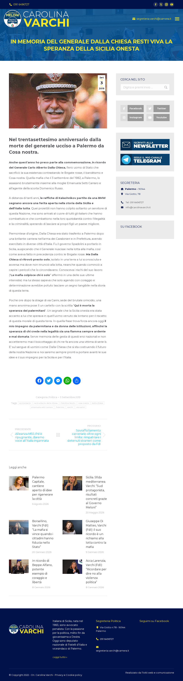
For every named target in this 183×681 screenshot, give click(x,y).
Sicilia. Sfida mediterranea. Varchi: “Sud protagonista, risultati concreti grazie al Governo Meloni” (96, 492)
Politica (53, 397)
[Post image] (19, 483)
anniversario (25, 403)
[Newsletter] (145, 150)
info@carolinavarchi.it (138, 207)
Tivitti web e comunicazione (158, 672)
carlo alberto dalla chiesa (46, 403)
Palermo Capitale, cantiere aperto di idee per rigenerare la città (42, 488)
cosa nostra (83, 403)
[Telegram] (145, 165)
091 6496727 (21, 4)
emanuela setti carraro (42, 407)
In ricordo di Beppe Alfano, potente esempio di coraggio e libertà (42, 571)
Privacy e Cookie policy (68, 674)
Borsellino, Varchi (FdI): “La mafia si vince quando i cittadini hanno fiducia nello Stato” (42, 534)
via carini (80, 407)
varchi (70, 407)
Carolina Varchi (68, 403)
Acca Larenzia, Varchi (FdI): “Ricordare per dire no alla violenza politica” (96, 571)
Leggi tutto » (60, 657)
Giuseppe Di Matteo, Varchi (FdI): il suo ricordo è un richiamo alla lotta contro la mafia (96, 534)
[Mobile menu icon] (177, 19)
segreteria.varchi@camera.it (154, 18)
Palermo (60, 407)
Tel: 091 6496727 (135, 202)
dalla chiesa (97, 403)
